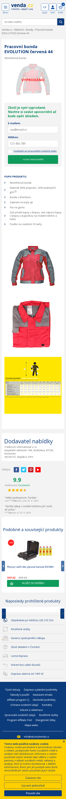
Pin (30, 469)
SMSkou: (13, 137)
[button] (33, 583)
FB (16, 469)
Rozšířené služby (20, 629)
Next (61, 614)
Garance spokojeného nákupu (28, 638)
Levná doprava (19, 656)
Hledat (60, 21)
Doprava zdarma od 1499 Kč (27, 673)
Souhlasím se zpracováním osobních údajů (35, 151)
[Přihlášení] (52, 7)
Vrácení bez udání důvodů (25, 664)
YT (38, 469)
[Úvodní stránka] (22, 9)
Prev (6, 614)
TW (23, 469)
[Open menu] (5, 7)
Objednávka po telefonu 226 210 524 (32, 620)
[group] (33, 563)
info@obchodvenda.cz (36, 736)
